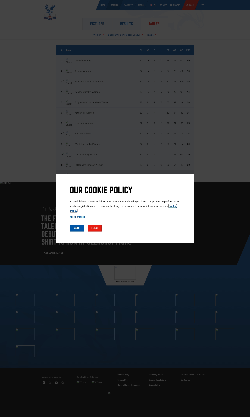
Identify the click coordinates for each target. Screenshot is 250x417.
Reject (95, 228)
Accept (77, 228)
